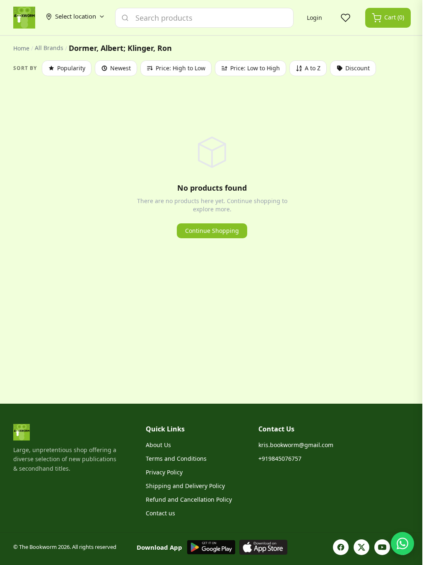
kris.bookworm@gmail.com (295, 445)
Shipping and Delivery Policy (185, 486)
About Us (158, 445)
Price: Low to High (255, 68)
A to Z (312, 68)
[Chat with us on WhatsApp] (402, 543)
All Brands (49, 48)
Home (21, 48)
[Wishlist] (345, 18)
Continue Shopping (212, 231)
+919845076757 (279, 458)
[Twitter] (361, 547)
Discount (357, 68)
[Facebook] (341, 547)
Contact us (160, 513)
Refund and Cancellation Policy (189, 499)
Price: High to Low (180, 68)
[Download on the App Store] (263, 547)
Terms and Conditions (176, 458)
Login (314, 18)
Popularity (71, 68)
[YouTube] (382, 547)
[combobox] (204, 17)
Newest (120, 68)
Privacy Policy (164, 472)
